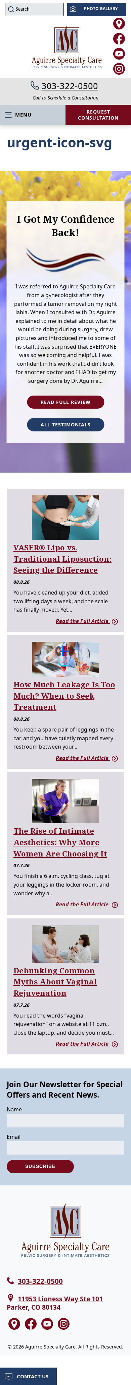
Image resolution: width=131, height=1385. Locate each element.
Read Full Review (66, 402)
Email (13, 1136)
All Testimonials (66, 424)
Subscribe (40, 1166)
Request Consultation (98, 115)
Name (14, 1109)
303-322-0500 (70, 85)
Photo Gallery (101, 8)
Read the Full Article (83, 621)
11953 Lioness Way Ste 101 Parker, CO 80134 (55, 1303)
